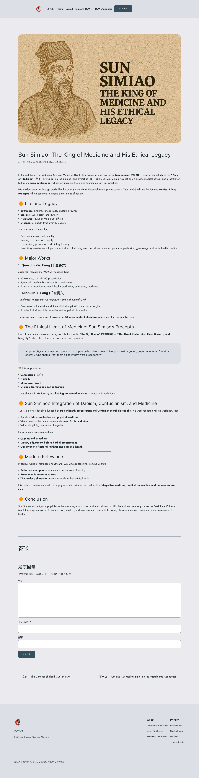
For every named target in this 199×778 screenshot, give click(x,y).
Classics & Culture (57, 162)
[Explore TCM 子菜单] (91, 9)
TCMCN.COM (49, 762)
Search (123, 9)
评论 (22, 581)
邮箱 (22, 637)
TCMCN (49, 9)
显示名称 (24, 622)
